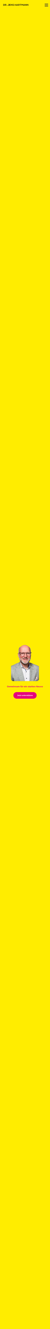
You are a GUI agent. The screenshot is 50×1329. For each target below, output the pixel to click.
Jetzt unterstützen (25, 695)
